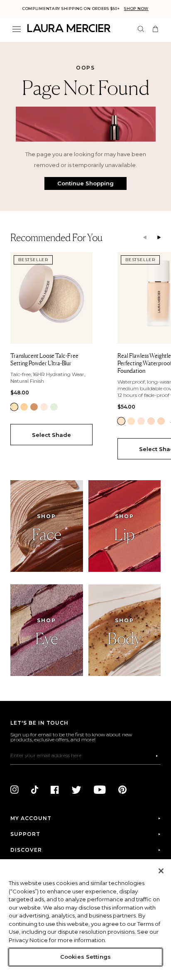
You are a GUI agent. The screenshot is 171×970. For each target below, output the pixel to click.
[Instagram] (14, 789)
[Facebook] (55, 789)
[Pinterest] (122, 789)
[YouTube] (100, 789)
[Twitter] (76, 789)
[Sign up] (157, 755)
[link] (14, 407)
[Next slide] (159, 238)
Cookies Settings (85, 956)
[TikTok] (34, 789)
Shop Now (136, 8)
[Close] (161, 871)
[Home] (68, 28)
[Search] (141, 29)
